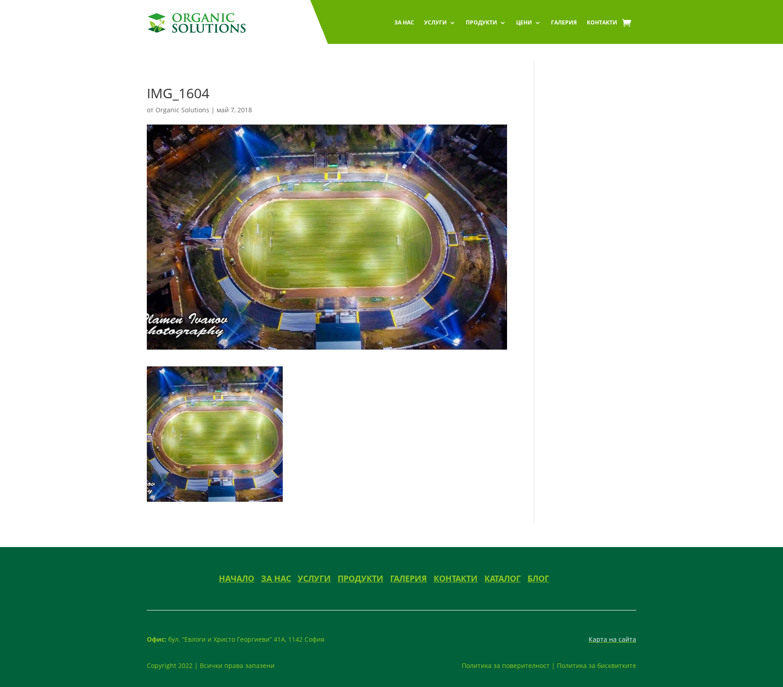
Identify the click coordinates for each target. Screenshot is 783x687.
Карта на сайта (612, 639)
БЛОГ (538, 578)
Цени (524, 22)
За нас (404, 22)
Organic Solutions (182, 110)
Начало (236, 578)
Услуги (435, 22)
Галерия (564, 22)
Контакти (602, 22)
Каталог (502, 578)
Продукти (481, 22)
